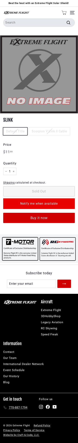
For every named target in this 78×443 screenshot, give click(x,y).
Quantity (9, 163)
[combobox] (39, 22)
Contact (8, 352)
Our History (11, 376)
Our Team (9, 358)
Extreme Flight (51, 310)
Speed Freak (49, 334)
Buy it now (39, 218)
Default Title (15, 131)
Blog (6, 382)
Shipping (9, 182)
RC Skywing (49, 328)
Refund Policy (42, 425)
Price (7, 145)
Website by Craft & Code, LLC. (21, 435)
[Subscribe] (64, 284)
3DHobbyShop (51, 316)
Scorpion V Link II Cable (49, 131)
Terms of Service (34, 430)
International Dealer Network (23, 364)
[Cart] (64, 12)
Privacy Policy (11, 430)
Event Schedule (14, 370)
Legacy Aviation (52, 322)
